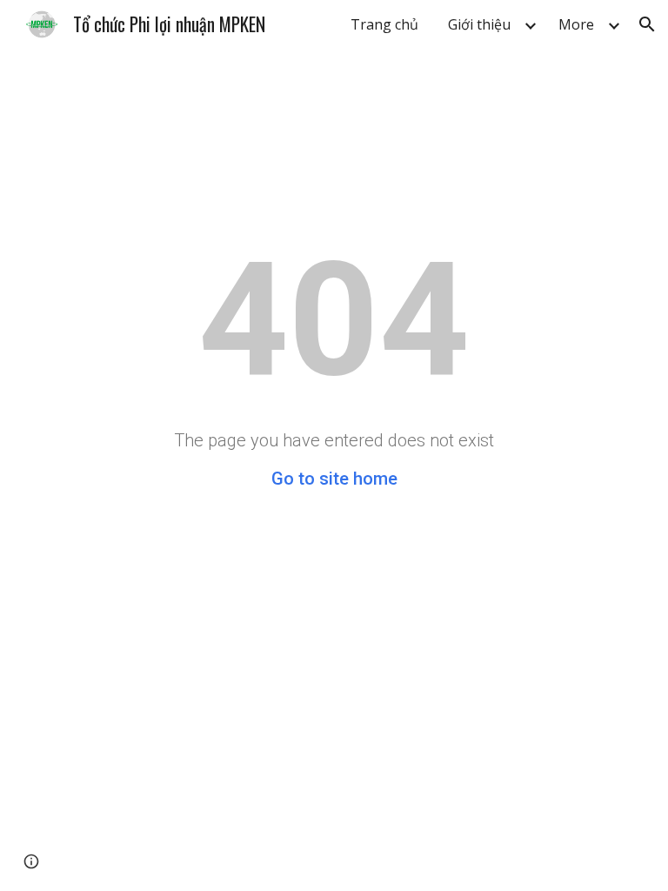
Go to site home (334, 478)
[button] (647, 24)
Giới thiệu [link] (479, 24)
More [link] (576, 24)
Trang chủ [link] (384, 24)
